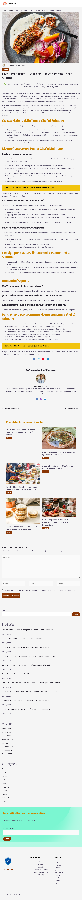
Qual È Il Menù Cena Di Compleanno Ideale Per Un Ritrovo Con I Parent (21, 488)
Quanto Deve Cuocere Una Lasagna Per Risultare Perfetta (57, 467)
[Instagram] (41, 399)
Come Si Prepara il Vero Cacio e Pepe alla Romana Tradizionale (26, 665)
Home (41, 862)
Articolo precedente (11, 408)
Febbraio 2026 (7, 739)
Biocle (12, 4)
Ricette (10, 11)
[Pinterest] (43, 358)
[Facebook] (34, 358)
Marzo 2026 (6, 736)
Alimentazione (7, 769)
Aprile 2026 (6, 732)
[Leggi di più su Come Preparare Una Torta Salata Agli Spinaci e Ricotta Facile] (59, 438)
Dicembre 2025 (8, 747)
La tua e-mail (8, 828)
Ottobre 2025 (7, 754)
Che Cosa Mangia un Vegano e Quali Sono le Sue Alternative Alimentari (29, 692)
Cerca (4, 611)
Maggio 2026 (7, 729)
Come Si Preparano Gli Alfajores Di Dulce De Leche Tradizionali (21, 528)
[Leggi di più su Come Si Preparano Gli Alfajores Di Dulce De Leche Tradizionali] (23, 511)
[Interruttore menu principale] (76, 3)
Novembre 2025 (8, 750)
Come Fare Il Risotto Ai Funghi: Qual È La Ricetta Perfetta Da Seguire (28, 709)
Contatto (41, 867)
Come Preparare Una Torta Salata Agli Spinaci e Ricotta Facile (59, 453)
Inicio (4, 11)
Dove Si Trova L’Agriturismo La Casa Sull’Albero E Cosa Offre (25, 700)
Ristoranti (5, 798)
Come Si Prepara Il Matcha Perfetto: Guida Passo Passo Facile (25, 647)
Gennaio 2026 (7, 743)
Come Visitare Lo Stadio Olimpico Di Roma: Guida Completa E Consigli (29, 656)
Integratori (6, 787)
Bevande (5, 776)
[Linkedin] (48, 358)
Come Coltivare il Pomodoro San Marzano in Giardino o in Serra (26, 674)
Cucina (4, 780)
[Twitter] (39, 358)
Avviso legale (41, 864)
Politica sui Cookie (41, 870)
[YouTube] (12, 870)
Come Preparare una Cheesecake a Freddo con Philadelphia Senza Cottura (31, 683)
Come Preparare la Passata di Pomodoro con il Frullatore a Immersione (55, 522)
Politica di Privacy (41, 872)
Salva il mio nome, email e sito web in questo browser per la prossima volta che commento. (40, 590)
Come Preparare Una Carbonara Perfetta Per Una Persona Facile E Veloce (21, 432)
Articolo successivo (71, 408)
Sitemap (41, 875)
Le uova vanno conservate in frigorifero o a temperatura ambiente (27, 630)
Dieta (4, 783)
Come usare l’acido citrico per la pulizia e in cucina (22, 638)
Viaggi (4, 801)
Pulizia (4, 791)
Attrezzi (5, 772)
